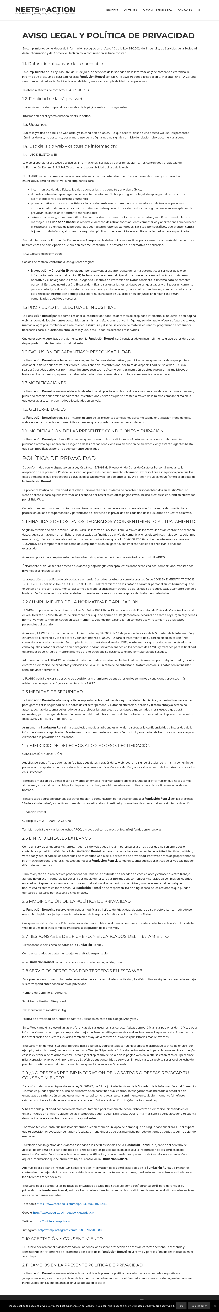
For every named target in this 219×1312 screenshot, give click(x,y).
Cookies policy (199, 1305)
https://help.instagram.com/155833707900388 (70, 1230)
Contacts (185, 10)
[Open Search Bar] (199, 10)
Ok (181, 1305)
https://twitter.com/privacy (52, 1221)
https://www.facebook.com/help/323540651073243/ (72, 1204)
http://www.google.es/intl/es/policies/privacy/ (63, 1212)
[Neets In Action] (45, 10)
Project (112, 10)
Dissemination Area (157, 10)
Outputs (130, 10)
